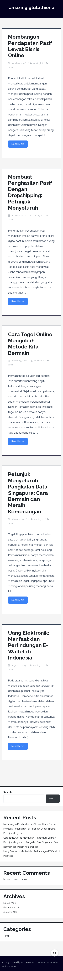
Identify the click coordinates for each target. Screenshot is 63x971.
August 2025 (9, 912)
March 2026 (9, 903)
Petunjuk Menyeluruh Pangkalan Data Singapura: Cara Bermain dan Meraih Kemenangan (28, 492)
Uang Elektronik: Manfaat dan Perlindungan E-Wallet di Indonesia (28, 645)
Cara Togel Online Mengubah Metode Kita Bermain (30, 343)
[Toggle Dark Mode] (54, 952)
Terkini (11, 67)
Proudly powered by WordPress (16, 962)
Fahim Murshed (9, 966)
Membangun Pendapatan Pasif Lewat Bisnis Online (30, 46)
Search (7, 792)
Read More (17, 143)
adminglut (38, 63)
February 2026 (11, 907)
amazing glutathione (31, 7)
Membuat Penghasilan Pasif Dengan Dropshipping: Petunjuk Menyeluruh (30, 192)
